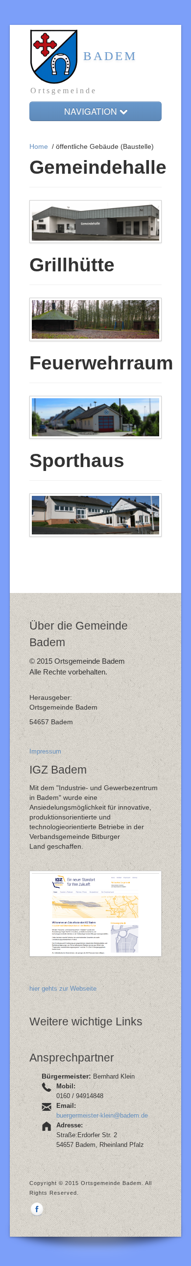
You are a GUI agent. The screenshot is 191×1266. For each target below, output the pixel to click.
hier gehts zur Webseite (62, 988)
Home (38, 146)
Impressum (45, 751)
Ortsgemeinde (63, 90)
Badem (107, 55)
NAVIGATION (91, 111)
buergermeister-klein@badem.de (102, 1115)
